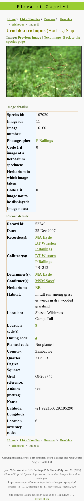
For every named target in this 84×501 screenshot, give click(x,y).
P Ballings (44, 140)
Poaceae (49, 19)
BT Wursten (45, 243)
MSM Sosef (44, 281)
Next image (52, 37)
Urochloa (66, 19)
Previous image (29, 37)
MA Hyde (43, 237)
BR (38, 287)
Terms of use (42, 498)
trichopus (18, 24)
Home (11, 19)
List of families (30, 19)
